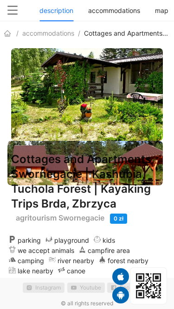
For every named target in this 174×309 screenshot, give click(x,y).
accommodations (48, 33)
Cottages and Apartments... (126, 33)
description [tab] (56, 10)
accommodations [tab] (114, 10)
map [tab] (161, 10)
